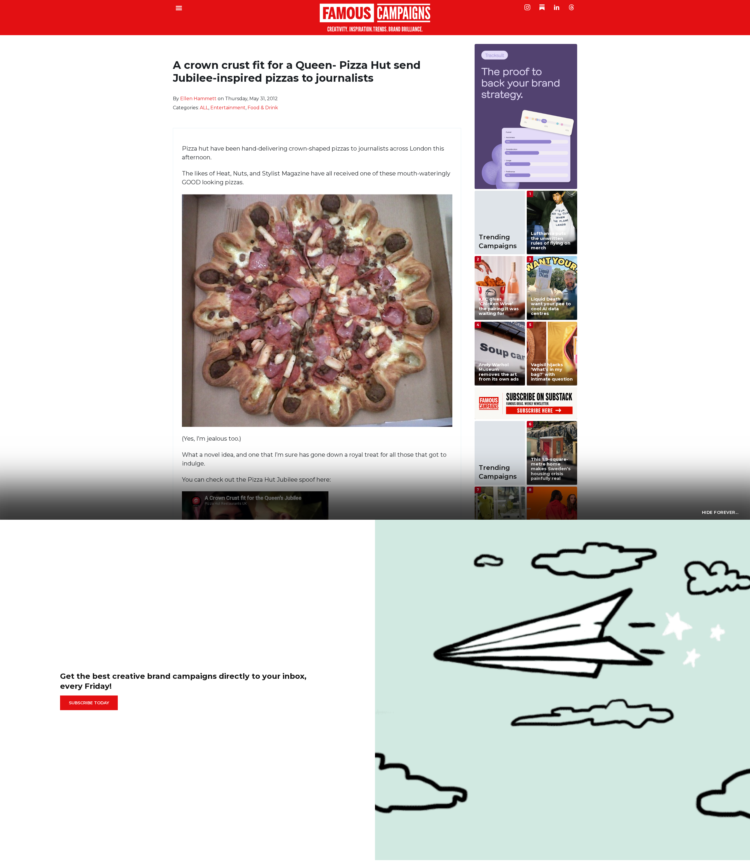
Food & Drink (263, 107)
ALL (204, 107)
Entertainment (228, 107)
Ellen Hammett (198, 98)
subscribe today (89, 702)
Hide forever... (720, 512)
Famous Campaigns (375, 17)
